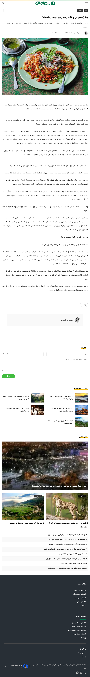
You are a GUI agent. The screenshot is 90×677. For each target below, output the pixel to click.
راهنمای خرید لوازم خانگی (77, 630)
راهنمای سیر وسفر (80, 590)
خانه (86, 10)
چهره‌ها (83, 638)
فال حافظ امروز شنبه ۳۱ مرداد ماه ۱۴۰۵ (73, 563)
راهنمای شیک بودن (79, 634)
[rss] (84, 672)
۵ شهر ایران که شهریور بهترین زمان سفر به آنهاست (27, 523)
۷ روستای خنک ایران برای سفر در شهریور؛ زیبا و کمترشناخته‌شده (60, 397)
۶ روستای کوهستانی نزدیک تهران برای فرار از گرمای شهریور (16, 397)
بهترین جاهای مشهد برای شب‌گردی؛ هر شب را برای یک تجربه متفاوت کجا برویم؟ (59, 486)
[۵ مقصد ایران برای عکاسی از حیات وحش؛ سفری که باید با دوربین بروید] (67, 506)
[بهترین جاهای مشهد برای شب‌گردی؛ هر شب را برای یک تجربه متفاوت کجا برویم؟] (45, 466)
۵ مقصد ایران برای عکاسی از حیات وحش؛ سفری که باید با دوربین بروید (68, 525)
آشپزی (84, 605)
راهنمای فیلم (81, 601)
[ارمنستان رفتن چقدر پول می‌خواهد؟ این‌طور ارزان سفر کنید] (81, 410)
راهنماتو (56, 665)
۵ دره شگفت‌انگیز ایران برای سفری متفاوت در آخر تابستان (67, 544)
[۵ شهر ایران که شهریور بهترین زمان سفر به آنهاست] (23, 506)
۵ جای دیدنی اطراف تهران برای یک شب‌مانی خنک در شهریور (66, 559)
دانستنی (80, 10)
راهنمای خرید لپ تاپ (78, 626)
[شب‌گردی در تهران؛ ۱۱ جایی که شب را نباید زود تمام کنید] (37, 410)
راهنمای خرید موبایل (79, 623)
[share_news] (3, 10)
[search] (3, 3)
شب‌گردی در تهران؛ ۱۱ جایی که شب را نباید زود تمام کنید (15, 410)
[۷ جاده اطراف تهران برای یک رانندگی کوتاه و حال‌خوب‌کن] (81, 422)
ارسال (8, 376)
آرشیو (84, 656)
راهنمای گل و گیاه (80, 598)
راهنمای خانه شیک (79, 594)
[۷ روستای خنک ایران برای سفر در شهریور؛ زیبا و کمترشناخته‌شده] (81, 398)
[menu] (86, 3)
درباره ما (83, 649)
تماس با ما (82, 653)
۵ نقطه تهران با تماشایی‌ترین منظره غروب (73, 554)
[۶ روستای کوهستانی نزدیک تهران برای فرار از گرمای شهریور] (37, 398)
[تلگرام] (77, 672)
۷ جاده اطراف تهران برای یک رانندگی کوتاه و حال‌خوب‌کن (60, 422)
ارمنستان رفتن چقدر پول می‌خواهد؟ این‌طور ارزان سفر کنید (62, 410)
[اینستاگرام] (81, 672)
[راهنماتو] (45, 3)
